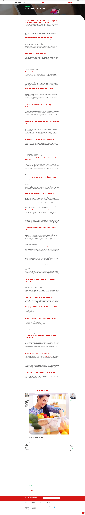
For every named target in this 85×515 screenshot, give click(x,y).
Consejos (26, 6)
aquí (51, 506)
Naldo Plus (33, 506)
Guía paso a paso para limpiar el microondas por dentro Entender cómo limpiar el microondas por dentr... (43, 488)
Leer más (71, 406)
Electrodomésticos (27, 507)
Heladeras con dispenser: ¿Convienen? (36, 437)
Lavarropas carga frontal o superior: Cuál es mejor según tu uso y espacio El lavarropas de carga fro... (26, 407)
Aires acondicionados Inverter (72, 403)
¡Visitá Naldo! (37, 351)
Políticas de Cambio (41, 506)
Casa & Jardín (26, 510)
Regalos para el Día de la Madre (26, 446)
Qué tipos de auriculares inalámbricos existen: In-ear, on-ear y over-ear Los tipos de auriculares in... (72, 455)
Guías (28, 6)
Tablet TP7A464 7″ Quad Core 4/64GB (51, 364)
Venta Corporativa (34, 507)
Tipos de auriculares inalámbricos (72, 451)
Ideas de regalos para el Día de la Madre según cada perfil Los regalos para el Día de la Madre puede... (27, 452)
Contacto (33, 509)
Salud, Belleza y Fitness (27, 509)
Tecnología (26, 508)
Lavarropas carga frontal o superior (27, 402)
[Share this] (23, 20)
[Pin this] (23, 24)
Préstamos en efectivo (81, 0)
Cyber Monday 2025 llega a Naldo (29, 375)
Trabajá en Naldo (34, 508)
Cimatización (26, 506)
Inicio (25, 18)
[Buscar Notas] (43, 2)
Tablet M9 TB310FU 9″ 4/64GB (48, 356)
